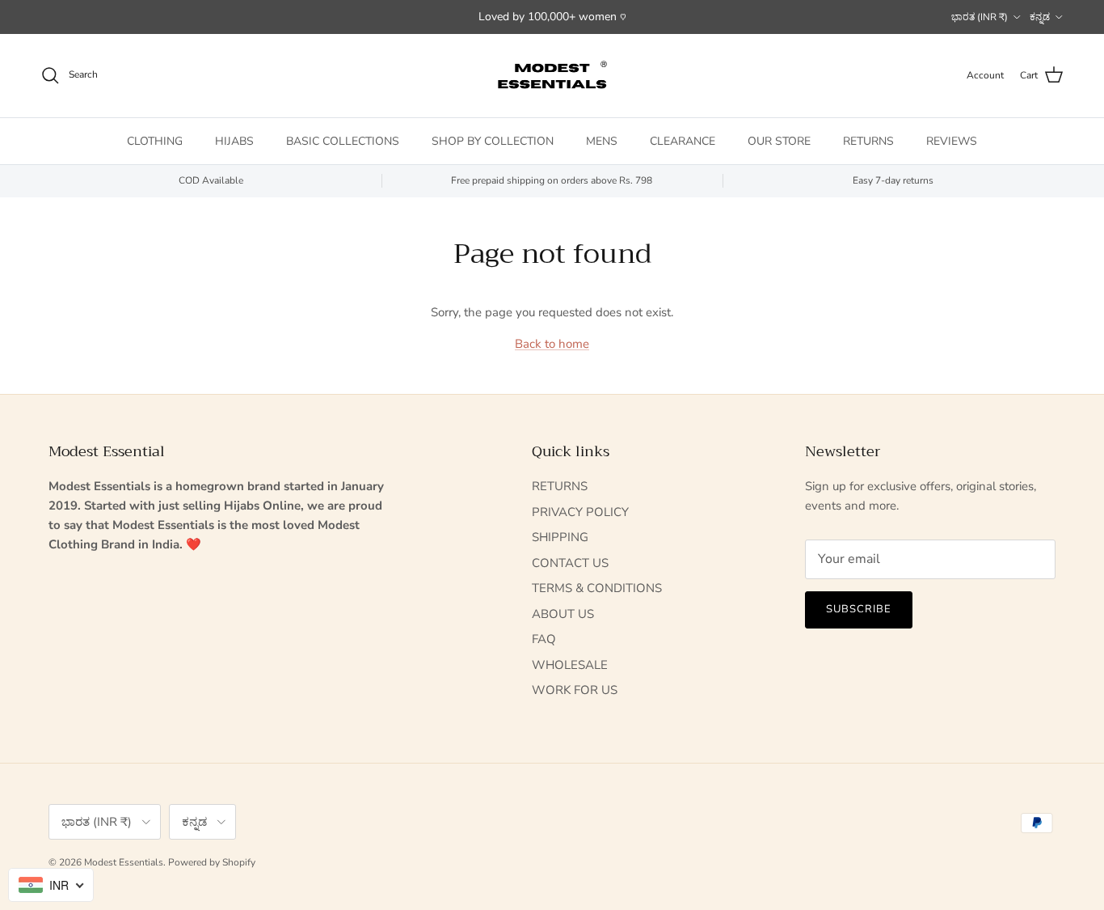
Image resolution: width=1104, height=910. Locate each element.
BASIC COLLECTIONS (342, 140)
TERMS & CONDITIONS (597, 588)
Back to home (552, 344)
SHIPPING (560, 537)
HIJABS (234, 140)
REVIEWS (951, 140)
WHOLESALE (570, 665)
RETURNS (868, 140)
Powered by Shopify (211, 862)
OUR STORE (779, 140)
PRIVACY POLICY (580, 512)
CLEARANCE (682, 140)
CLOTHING (155, 140)
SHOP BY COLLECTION (493, 140)
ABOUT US (563, 614)
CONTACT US (570, 563)
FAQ (544, 639)
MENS (601, 140)
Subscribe (858, 609)
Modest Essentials (123, 862)
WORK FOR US (574, 690)
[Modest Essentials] (552, 75)
